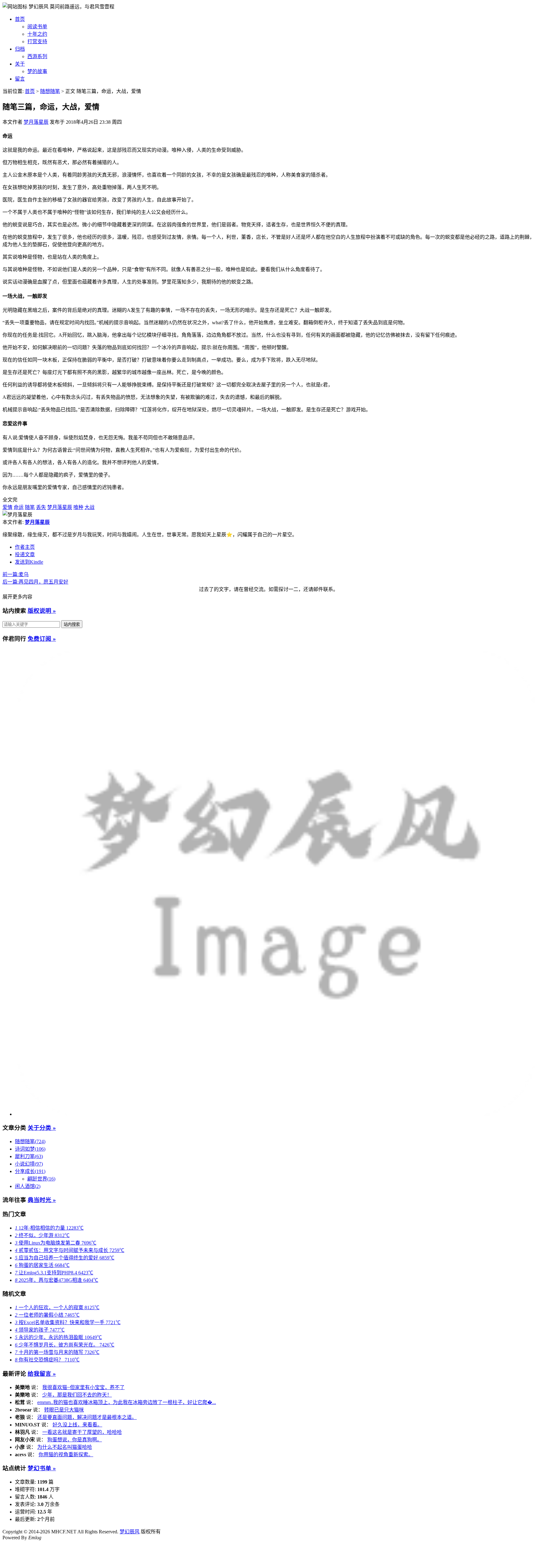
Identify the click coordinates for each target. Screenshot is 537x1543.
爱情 (7, 507)
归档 (20, 49)
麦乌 (15, 574)
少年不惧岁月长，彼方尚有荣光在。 (64, 1344)
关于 (20, 64)
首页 (20, 19)
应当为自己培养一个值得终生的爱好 (64, 1257)
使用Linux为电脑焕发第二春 (55, 1242)
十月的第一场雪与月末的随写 (57, 1352)
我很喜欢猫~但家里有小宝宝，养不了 (83, 1387)
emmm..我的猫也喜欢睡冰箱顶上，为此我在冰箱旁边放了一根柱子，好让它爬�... (126, 1402)
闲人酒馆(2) (27, 1186)
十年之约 (37, 34)
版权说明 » (42, 610)
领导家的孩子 (40, 1330)
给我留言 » (42, 1373)
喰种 (78, 507)
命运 (19, 507)
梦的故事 (37, 71)
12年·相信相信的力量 (49, 1228)
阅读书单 (37, 26)
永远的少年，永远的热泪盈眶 (58, 1337)
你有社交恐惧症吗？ (47, 1359)
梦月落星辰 (36, 122)
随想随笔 (50, 91)
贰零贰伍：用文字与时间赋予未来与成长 (69, 1250)
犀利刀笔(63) (29, 1156)
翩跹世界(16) (41, 1178)
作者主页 (25, 547)
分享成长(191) (30, 1171)
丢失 (41, 507)
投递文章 (25, 554)
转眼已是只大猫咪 (64, 1409)
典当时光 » (42, 1200)
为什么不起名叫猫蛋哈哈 (64, 1447)
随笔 (30, 507)
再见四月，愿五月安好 (35, 581)
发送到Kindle (29, 562)
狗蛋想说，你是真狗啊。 (74, 1439)
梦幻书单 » (42, 1468)
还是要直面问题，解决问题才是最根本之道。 (87, 1417)
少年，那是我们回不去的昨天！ (77, 1394)
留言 (20, 78)
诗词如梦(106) (30, 1149)
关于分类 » (42, 1128)
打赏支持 (37, 41)
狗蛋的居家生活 (42, 1265)
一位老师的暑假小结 (47, 1315)
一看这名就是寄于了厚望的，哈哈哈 (82, 1432)
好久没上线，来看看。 (77, 1424)
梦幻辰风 (39, 6)
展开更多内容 (17, 596)
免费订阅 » (42, 638)
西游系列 (37, 56)
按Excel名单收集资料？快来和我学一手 (68, 1322)
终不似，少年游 (42, 1235)
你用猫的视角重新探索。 (66, 1454)
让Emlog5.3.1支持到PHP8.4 (54, 1272)
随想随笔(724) (30, 1141)
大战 (89, 507)
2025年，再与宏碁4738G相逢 (56, 1280)
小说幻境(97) (29, 1163)
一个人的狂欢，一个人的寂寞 (57, 1307)
